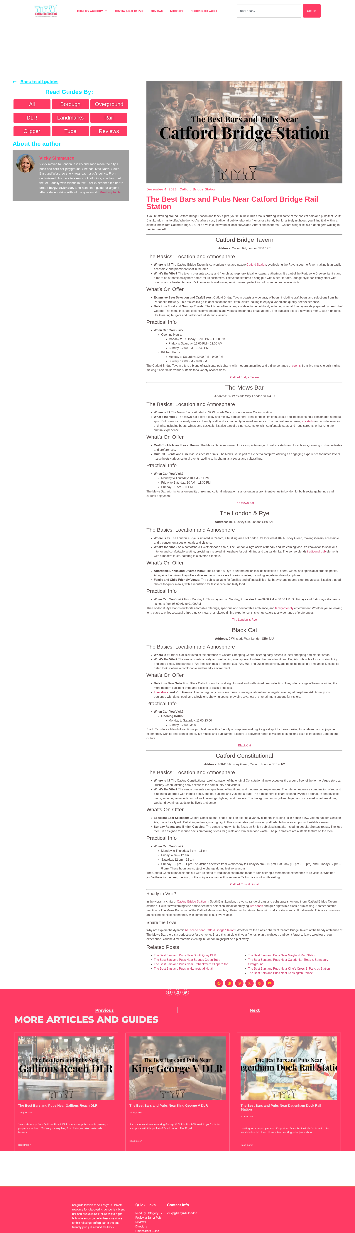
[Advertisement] (177, 49)
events (296, 365)
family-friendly (284, 608)
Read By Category (90, 10)
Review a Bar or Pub (129, 10)
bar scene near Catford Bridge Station (209, 930)
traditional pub (316, 551)
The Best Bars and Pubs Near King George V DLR (168, 1105)
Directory (176, 10)
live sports (256, 906)
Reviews (157, 10)
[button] (219, 983)
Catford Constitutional (244, 884)
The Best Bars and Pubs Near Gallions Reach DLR (57, 1105)
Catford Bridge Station (198, 189)
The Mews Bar (244, 502)
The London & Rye (244, 619)
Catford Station (256, 264)
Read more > (24, 1145)
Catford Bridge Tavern (244, 377)
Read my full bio (111, 192)
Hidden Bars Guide (203, 10)
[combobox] (269, 11)
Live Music (161, 692)
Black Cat (244, 745)
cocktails (308, 421)
